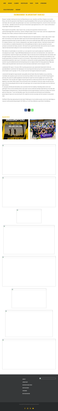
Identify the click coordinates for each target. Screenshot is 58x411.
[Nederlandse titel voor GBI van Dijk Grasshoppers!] (43, 120)
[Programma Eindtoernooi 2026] (15, 120)
